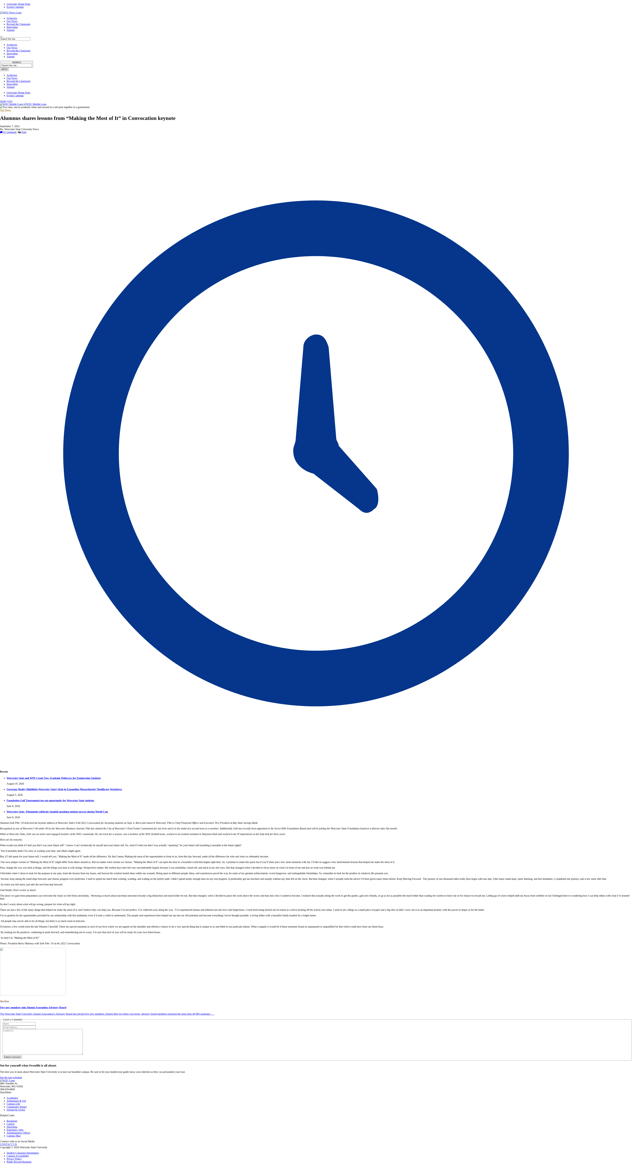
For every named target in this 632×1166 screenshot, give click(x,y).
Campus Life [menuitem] (13, 1103)
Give (9, 101)
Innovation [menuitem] (12, 84)
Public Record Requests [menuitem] (19, 1161)
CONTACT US (8, 1144)
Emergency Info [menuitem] (15, 1129)
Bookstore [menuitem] (12, 1121)
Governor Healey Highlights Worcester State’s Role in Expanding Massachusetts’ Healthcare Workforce (64, 789)
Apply (3, 101)
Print (23, 132)
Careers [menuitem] (10, 1124)
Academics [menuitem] (12, 1098)
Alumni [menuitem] (10, 87)
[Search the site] (1, 36)
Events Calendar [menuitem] (15, 7)
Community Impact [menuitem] (17, 1106)
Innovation (12, 27)
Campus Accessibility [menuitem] (18, 1155)
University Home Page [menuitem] (18, 4)
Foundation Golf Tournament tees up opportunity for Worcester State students (50, 800)
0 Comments (9, 132)
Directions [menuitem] (12, 1126)
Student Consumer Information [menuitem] (23, 1153)
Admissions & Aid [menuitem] (16, 1100)
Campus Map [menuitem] (14, 1135)
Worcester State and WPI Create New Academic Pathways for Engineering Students (54, 778)
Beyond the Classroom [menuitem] (18, 81)
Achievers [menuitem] (12, 75)
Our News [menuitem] (12, 78)
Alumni (10, 30)
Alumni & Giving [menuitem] (16, 1109)
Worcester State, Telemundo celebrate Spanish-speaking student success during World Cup (57, 811)
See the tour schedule (11, 1077)
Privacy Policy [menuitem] (14, 1158)
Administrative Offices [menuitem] (18, 1132)
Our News (12, 21)
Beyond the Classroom (18, 24)
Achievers (12, 18)
